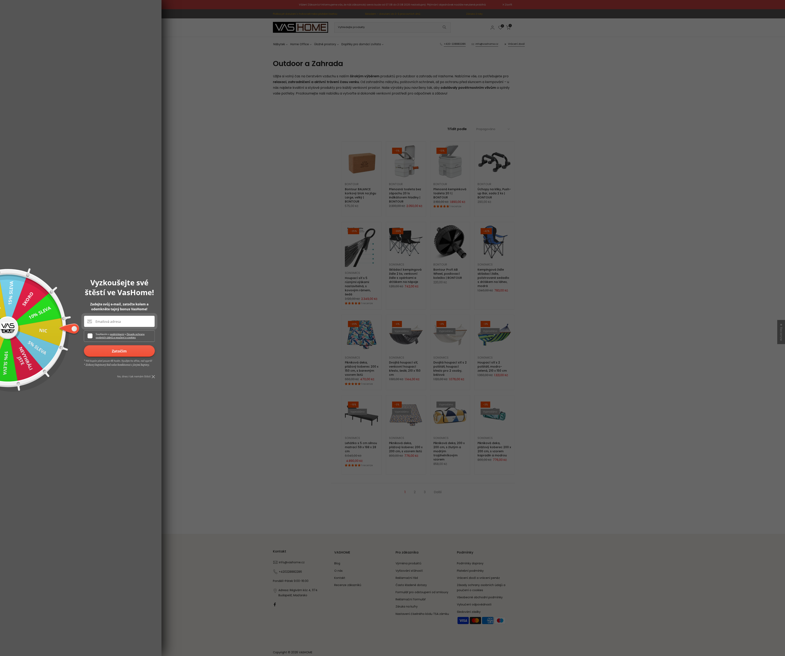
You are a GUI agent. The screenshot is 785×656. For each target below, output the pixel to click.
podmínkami (117, 334)
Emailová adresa (108, 321)
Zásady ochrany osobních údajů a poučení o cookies (120, 335)
